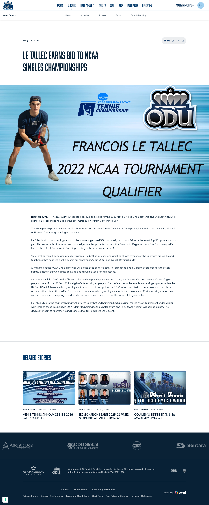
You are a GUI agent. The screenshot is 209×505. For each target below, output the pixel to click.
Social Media (80, 489)
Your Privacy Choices (117, 496)
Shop (121, 5)
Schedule (85, 15)
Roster (102, 15)
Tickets (102, 5)
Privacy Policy (30, 496)
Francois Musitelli (80, 311)
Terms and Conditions (77, 496)
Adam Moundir (81, 307)
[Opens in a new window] (174, 470)
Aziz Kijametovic (138, 307)
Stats (118, 15)
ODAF (112, 5)
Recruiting (147, 5)
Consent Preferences (52, 496)
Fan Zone (72, 5)
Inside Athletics (87, 5)
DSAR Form (97, 496)
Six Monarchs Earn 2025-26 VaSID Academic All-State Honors (103, 416)
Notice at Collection (141, 496)
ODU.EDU (64, 489)
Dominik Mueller (127, 260)
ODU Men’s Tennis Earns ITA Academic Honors (154, 416)
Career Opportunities (103, 489)
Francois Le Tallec (41, 220)
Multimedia (132, 5)
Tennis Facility (138, 15)
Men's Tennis (30, 409)
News (68, 15)
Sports (60, 5)
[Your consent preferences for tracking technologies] (5, 500)
